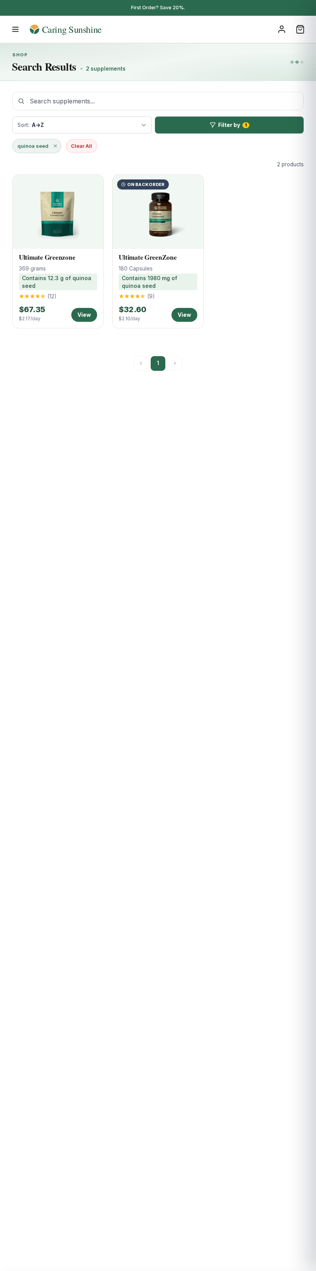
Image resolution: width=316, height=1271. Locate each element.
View (84, 314)
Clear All (81, 146)
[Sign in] (282, 29)
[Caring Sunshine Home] (78, 29)
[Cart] (300, 29)
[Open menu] (15, 29)
